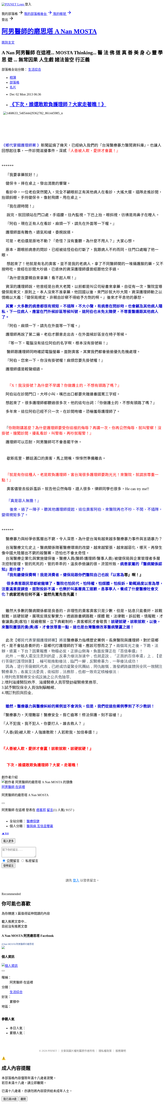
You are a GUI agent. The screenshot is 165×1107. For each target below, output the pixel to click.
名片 (13, 87)
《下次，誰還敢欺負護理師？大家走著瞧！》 (58, 104)
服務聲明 (121, 1050)
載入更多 (8, 841)
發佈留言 (8, 865)
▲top (5, 833)
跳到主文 (8, 42)
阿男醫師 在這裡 (13, 787)
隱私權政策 (105, 1050)
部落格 (14, 82)
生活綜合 (34, 69)
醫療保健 (33, 821)
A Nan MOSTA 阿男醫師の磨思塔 (18, 944)
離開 (23, 1099)
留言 (50, 810)
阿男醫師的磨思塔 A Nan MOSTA (49, 31)
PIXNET (52, 1050)
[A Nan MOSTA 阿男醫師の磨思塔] (3, 948)
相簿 (13, 77)
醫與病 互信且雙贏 (40, 826)
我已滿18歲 (9, 1099)
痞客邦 (41, 810)
